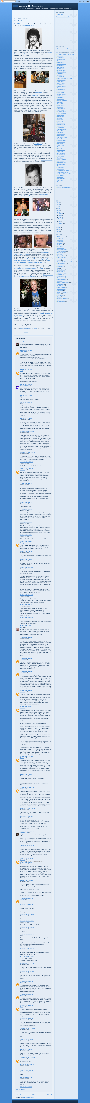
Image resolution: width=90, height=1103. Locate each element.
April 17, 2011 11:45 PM (26, 604)
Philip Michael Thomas (62, 172)
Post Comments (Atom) (28, 1097)
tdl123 (21, 371)
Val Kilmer (59, 118)
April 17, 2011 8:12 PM (26, 559)
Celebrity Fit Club (61, 257)
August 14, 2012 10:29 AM (27, 921)
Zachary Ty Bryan (61, 71)
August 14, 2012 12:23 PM (27, 948)
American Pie (60, 252)
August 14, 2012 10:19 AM (27, 914)
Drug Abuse (60, 266)
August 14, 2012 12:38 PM (27, 956)
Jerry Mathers (60, 127)
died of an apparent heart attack (29, 328)
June (60, 217)
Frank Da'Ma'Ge (24, 385)
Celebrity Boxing (28, 195)
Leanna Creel (60, 84)
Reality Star (60, 290)
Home (33, 1094)
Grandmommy (24, 832)
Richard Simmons (61, 159)
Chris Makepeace (61, 126)
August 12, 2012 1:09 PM (26, 898)
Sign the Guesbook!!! (62, 48)
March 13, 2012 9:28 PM (26, 858)
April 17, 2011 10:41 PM (26, 595)
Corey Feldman (61, 91)
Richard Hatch (60, 110)
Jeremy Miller (60, 130)
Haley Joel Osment (62, 137)
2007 (58, 229)
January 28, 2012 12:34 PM (27, 831)
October (61, 213)
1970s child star (61, 236)
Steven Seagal (60, 156)
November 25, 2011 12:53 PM (28, 816)
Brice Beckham (61, 59)
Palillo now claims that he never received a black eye (28, 268)
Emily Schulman (61, 153)
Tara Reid (59, 146)
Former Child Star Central (63, 187)
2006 (58, 231)
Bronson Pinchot (61, 140)
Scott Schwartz (61, 154)
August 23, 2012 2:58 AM (26, 1018)
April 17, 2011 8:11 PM (26, 551)
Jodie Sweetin (60, 169)
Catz (21, 627)
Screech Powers (38, 144)
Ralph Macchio (61, 124)
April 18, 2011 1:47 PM (26, 626)
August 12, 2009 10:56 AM (27, 431)
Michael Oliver (60, 135)
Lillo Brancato (60, 67)
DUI (58, 268)
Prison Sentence (61, 289)
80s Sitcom (60, 243)
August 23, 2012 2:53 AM (26, 1005)
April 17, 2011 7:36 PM (26, 509)
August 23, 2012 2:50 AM (26, 994)
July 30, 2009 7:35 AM (26, 418)
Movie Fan (23, 351)
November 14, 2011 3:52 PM (27, 808)
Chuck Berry (60, 60)
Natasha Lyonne (61, 122)
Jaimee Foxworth (61, 94)
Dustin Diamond (61, 87)
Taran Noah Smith (61, 162)
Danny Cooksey (61, 83)
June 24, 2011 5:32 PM (26, 774)
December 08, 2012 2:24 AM (27, 1028)
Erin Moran (60, 132)
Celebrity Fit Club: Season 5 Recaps (66, 261)
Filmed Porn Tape (61, 273)
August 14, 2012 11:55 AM (27, 927)
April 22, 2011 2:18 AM (26, 658)
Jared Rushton (61, 150)
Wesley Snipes (61, 164)
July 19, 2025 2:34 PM (26, 1087)
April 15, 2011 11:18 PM (26, 502)
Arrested (59, 254)
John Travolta (38, 92)
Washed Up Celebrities (31, 6)
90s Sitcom (60, 246)
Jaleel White (60, 177)
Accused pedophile (62, 249)
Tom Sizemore (60, 161)
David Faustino (61, 89)
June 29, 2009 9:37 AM (26, 369)
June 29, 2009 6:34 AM (26, 350)
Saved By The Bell (61, 292)
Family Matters (61, 269)
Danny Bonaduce (61, 64)
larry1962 (22, 899)
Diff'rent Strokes (61, 265)
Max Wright (60, 180)
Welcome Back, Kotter (28, 25)
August (60, 215)
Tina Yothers (60, 181)
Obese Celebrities (61, 287)
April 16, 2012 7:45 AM (26, 862)
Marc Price (60, 143)
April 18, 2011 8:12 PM (26, 637)
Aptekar (22, 758)
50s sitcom (60, 238)
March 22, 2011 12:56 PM (26, 468)
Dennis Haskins (61, 108)
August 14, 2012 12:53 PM (27, 963)
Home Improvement (62, 279)
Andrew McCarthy (61, 129)
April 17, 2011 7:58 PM (26, 541)
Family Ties (60, 271)
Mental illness (60, 284)
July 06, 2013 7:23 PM (26, 1049)
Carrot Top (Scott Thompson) (64, 78)
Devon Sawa (60, 151)
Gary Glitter (60, 102)
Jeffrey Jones (60, 115)
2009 (58, 212)
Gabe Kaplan (34, 95)
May (60, 221)
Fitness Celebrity (61, 276)
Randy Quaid (60, 145)
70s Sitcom (20, 333)
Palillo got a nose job (46, 160)
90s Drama (60, 244)
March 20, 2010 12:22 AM (26, 462)
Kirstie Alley (60, 56)
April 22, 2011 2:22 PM (26, 671)
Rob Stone (59, 165)
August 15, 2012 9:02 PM (26, 981)
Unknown (22, 470)
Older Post (49, 1094)
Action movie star (61, 251)
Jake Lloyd (60, 121)
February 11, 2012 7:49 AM (27, 845)
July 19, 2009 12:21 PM (26, 402)
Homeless (59, 281)
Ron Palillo (18, 21)
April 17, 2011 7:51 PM (26, 535)
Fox (22, 195)
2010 (58, 210)
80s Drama (60, 241)
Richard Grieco (61, 105)
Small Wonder (60, 295)
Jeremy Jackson (61, 113)
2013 (58, 204)
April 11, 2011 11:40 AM (26, 483)
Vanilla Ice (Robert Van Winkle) (64, 173)
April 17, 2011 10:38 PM (26, 567)
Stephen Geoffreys (62, 100)
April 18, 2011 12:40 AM (26, 617)
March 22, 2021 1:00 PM (26, 1070)
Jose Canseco (60, 76)
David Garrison (61, 97)
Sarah (21, 982)
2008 (58, 227)
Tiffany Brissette (61, 70)
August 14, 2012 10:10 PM (27, 971)
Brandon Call (60, 75)
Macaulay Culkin (61, 86)
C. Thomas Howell (61, 111)
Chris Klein (60, 119)
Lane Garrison (60, 99)
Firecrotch (59, 274)
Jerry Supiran (60, 167)
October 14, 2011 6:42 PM (27, 787)
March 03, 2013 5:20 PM (26, 1039)
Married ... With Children (63, 282)
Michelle (22, 342)
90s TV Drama (60, 248)
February (61, 223)
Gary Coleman (60, 81)
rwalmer (22, 788)
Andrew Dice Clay (61, 80)
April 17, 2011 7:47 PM (26, 522)
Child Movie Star (61, 263)
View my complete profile (63, 16)
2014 (58, 202)
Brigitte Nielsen (61, 134)
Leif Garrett (60, 95)
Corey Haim (60, 107)
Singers (59, 293)
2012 (58, 206)
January (61, 225)
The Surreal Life (61, 301)
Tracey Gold (60, 103)
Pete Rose (59, 148)
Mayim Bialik (60, 62)
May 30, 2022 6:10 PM (26, 1077)
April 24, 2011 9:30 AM (26, 706)
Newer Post (18, 1094)
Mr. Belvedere (60, 285)
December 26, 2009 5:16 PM (27, 452)
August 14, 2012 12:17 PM (27, 934)
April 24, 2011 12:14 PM (26, 756)
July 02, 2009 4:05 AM (26, 384)
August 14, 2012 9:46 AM (26, 904)
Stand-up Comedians (62, 298)
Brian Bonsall (60, 65)
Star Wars (59, 300)
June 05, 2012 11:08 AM (26, 880)
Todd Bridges (60, 68)
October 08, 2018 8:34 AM (27, 1064)
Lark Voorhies (60, 175)
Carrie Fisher (60, 92)
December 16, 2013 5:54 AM (27, 1057)
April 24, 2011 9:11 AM (26, 690)
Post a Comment (20, 1089)
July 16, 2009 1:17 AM (26, 395)
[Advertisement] (33, 15)
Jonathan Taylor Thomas (63, 170)
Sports (59, 296)
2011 (58, 208)
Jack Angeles (60, 57)
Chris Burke (60, 73)
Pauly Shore (60, 157)
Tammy (22, 543)
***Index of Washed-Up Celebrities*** (66, 54)
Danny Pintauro (61, 142)
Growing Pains (60, 277)
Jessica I (22, 860)
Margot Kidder (60, 116)
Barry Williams (61, 178)
